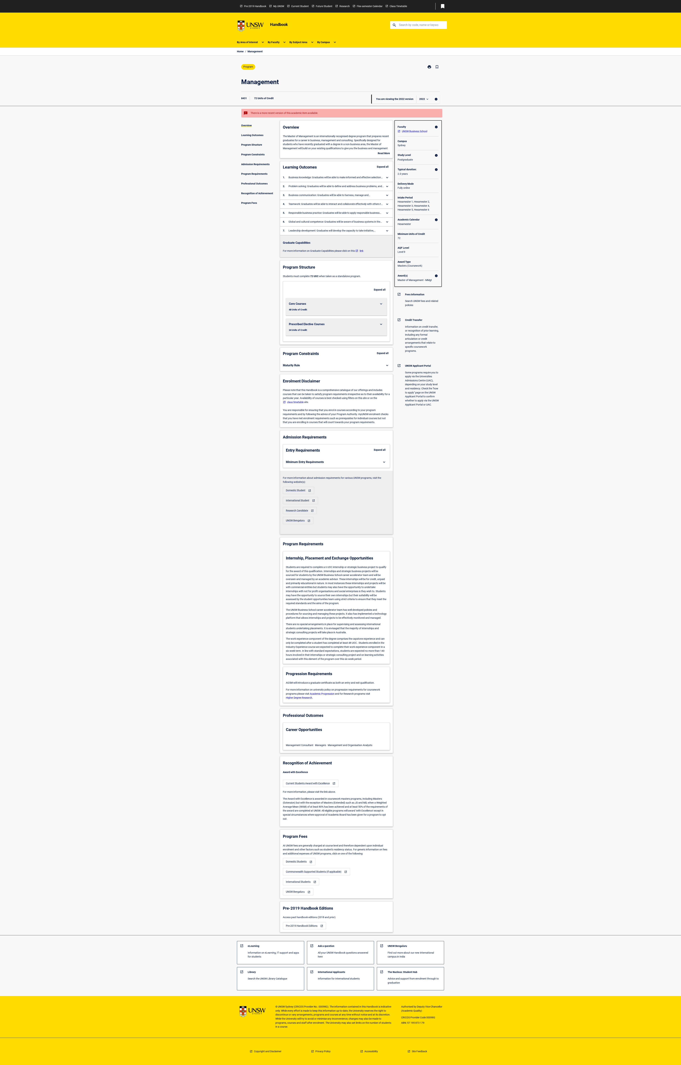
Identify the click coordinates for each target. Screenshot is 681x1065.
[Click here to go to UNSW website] (250, 26)
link (361, 250)
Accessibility (371, 1051)
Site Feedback (419, 1051)
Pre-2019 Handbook (255, 6)
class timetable (295, 402)
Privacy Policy (323, 1051)
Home (240, 51)
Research (344, 6)
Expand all (383, 166)
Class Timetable (398, 6)
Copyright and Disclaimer (267, 1051)
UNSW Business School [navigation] (414, 131)
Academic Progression (322, 693)
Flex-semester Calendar (370, 6)
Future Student (324, 6)
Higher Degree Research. (299, 697)
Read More (384, 153)
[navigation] (298, 490)
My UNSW (278, 6)
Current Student (300, 6)
